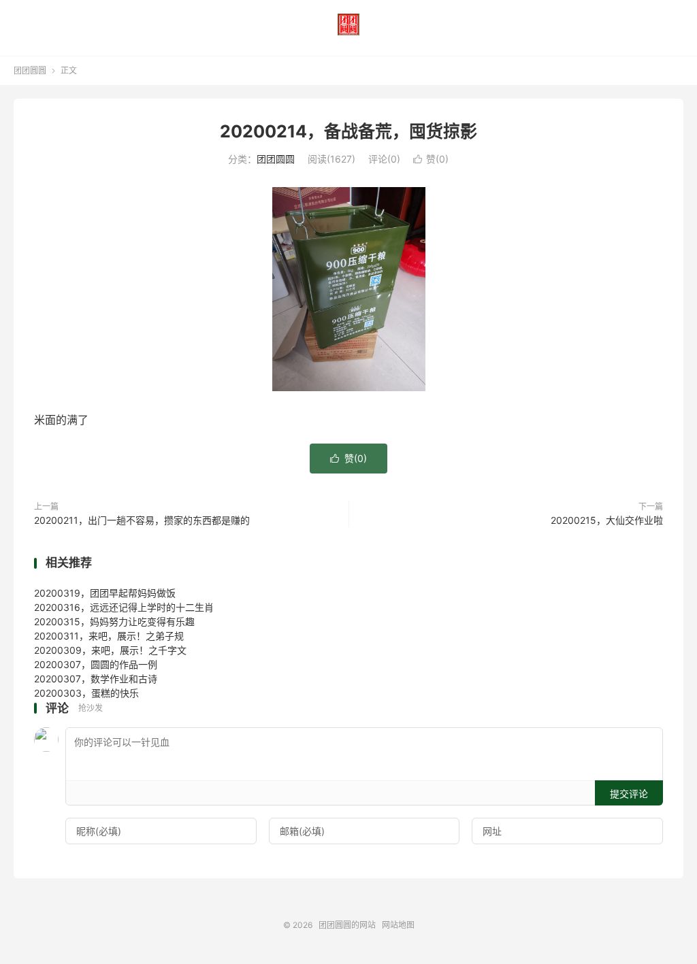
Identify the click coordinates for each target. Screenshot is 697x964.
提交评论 (629, 793)
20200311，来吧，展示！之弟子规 (109, 636)
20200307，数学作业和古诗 (95, 678)
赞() (431, 159)
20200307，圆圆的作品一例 (95, 664)
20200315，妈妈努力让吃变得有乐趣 (114, 621)
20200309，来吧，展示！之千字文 (110, 650)
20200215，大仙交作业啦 (607, 520)
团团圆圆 (30, 70)
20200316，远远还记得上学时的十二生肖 (124, 607)
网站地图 (398, 925)
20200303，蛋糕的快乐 (86, 693)
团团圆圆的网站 (348, 24)
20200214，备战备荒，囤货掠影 (348, 131)
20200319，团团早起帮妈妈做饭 (105, 593)
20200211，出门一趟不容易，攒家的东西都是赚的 (142, 520)
